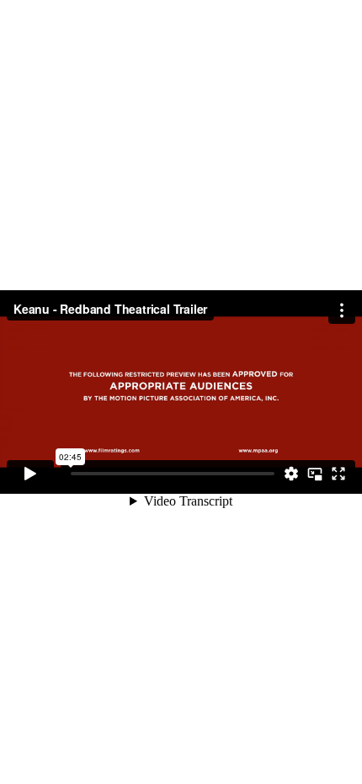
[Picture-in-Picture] (315, 474)
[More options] (341, 310)
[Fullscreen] (338, 474)
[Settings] (291, 474)
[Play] (30, 473)
